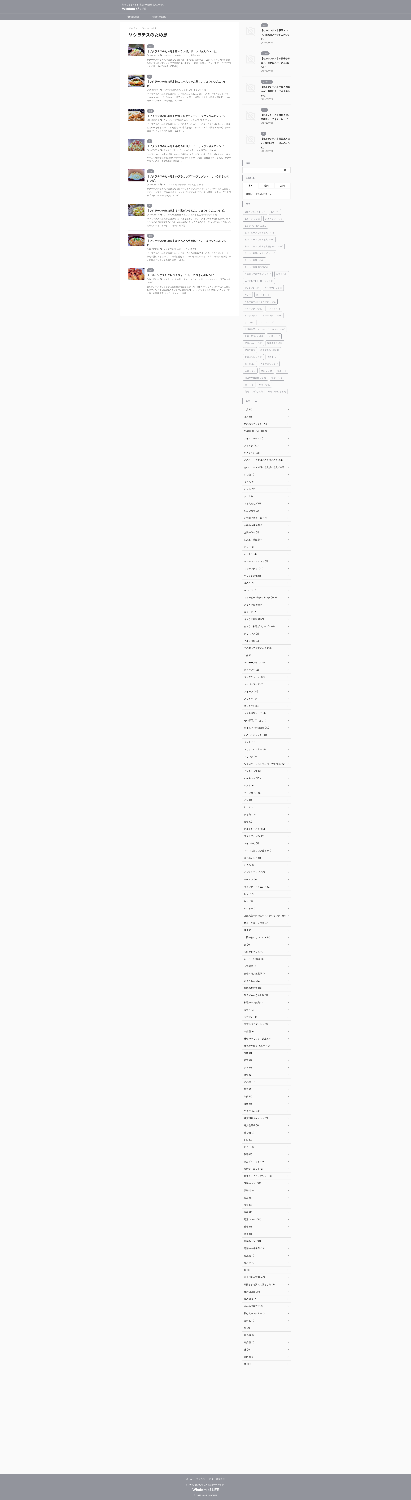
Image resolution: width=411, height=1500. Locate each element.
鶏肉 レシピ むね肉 (254, 391)
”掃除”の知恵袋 (159, 16)
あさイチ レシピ (252, 218)
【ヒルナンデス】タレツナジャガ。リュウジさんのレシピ (180, 275)
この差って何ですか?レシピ (258, 274)
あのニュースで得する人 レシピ (260, 232)
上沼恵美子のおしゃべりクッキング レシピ (265, 329)
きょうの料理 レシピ (254, 260)
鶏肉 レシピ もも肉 (277, 391)
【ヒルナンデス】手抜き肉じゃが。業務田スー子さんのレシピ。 (275, 91)
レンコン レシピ (266, 322)
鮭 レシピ (249, 384)
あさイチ (275, 212)
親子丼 (193, 249)
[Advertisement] (266, 1421)
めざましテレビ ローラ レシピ (259, 281)
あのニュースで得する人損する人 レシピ (264, 246)
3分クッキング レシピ (255, 212)
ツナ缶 (185, 279)
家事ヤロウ (250, 350)
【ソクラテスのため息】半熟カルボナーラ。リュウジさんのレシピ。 (187, 146)
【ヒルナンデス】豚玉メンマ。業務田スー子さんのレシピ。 (275, 34)
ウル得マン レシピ (273, 288)
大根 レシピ (274, 336)
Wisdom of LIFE (134, 9)
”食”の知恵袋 (133, 16)
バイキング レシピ (253, 308)
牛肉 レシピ (272, 357)
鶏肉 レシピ (264, 384)
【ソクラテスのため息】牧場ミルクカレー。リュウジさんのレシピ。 (187, 115)
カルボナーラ (169, 150)
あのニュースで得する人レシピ (259, 239)
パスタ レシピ (273, 308)
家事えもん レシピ (253, 343)
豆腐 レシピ (250, 370)
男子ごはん (250, 364)
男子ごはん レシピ (269, 364)
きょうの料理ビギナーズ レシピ (260, 253)
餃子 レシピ (277, 377)
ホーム (189, 1479)
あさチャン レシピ (274, 218)
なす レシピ (281, 274)
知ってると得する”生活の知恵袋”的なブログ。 (205, 1485)
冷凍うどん (195, 214)
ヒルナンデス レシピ (272, 315)
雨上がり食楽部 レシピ (255, 377)
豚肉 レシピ (266, 370)
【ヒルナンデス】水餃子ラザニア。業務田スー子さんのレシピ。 (275, 62)
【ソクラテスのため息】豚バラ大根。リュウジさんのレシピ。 (183, 51)
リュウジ (185, 55)
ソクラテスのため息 (172, 55)
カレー (166, 120)
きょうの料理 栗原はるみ (256, 267)
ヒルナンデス (194, 279)
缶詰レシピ (214, 279)
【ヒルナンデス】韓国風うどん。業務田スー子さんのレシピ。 (275, 143)
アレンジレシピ (170, 184)
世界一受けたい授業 (254, 336)
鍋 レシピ (281, 370)
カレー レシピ (262, 294)
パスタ (197, 150)
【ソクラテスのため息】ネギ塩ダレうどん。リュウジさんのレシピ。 (187, 210)
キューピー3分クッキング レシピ (260, 301)
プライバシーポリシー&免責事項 (210, 1479)
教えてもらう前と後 (269, 350)
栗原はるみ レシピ (253, 357)
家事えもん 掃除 (275, 343)
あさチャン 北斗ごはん (255, 225)
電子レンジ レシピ (198, 55)
